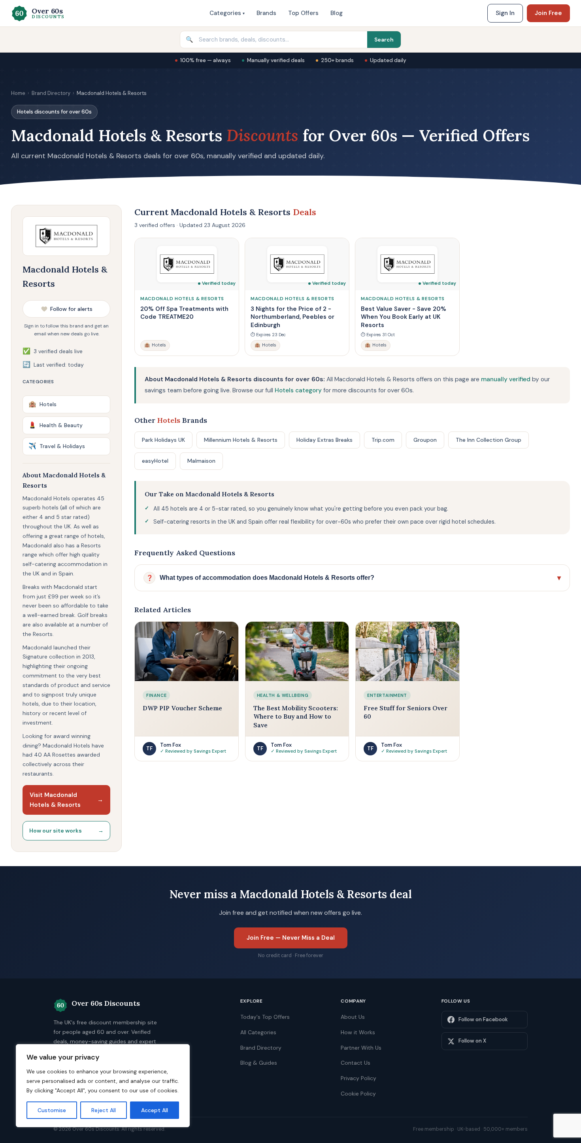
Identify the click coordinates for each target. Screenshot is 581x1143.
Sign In (505, 13)
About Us (353, 1016)
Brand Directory (51, 93)
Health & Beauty (55, 425)
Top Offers (303, 13)
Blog (336, 13)
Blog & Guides (258, 1062)
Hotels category (298, 390)
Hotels (42, 404)
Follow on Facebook (483, 1019)
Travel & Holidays (56, 446)
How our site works (66, 830)
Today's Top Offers (265, 1016)
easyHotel (155, 460)
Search (384, 39)
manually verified (505, 379)
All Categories (258, 1032)
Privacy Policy (358, 1078)
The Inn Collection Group (488, 439)
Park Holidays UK (163, 439)
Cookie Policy (358, 1093)
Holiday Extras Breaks (324, 439)
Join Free (548, 13)
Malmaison (201, 460)
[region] (103, 1085)
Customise (52, 1110)
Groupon (425, 439)
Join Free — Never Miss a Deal (291, 938)
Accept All (154, 1110)
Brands (266, 13)
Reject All (103, 1110)
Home (18, 93)
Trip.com (383, 439)
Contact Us (355, 1062)
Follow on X (472, 1040)
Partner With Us (361, 1047)
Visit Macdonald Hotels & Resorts (66, 800)
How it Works (358, 1032)
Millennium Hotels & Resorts (240, 439)
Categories (227, 13)
